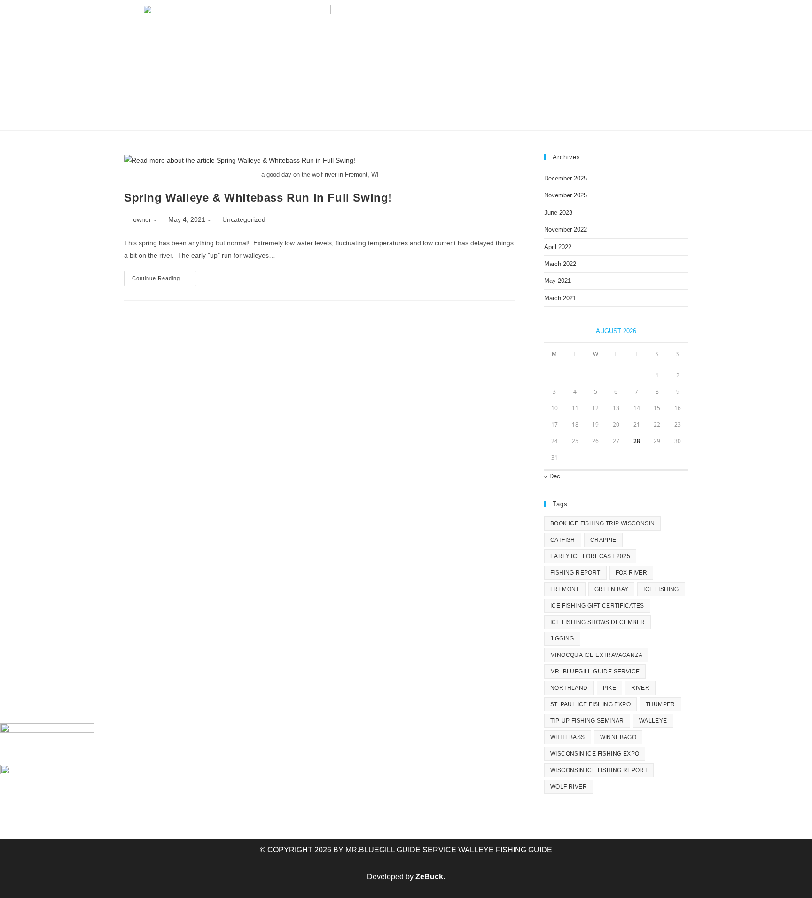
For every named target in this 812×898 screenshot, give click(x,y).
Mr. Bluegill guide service (595, 671)
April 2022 (557, 246)
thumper (660, 704)
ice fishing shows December (597, 622)
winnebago (618, 737)
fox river (632, 573)
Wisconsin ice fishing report (599, 770)
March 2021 (560, 298)
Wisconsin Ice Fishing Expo (594, 753)
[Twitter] (537, 16)
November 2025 (565, 195)
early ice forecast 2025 (590, 556)
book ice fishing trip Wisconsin (602, 523)
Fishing (371, 44)
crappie (603, 540)
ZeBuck (429, 877)
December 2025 (565, 178)
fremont (564, 589)
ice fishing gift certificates (597, 605)
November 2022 (565, 229)
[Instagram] (578, 16)
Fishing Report (503, 44)
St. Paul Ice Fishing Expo (590, 704)
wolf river (568, 786)
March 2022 (560, 263)
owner (142, 219)
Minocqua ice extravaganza (596, 655)
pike (610, 688)
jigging (562, 638)
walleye (653, 721)
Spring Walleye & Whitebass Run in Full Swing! (258, 197)
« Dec (552, 476)
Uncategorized (243, 219)
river (640, 688)
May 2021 (557, 280)
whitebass (567, 737)
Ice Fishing (304, 44)
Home (252, 44)
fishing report (575, 573)
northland (569, 688)
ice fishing (661, 589)
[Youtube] (558, 16)
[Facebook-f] (517, 16)
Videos (568, 44)
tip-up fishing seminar (587, 721)
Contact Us (627, 44)
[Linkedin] (598, 16)
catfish (562, 540)
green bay (611, 589)
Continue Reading (164, 276)
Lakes (429, 44)
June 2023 (558, 212)
